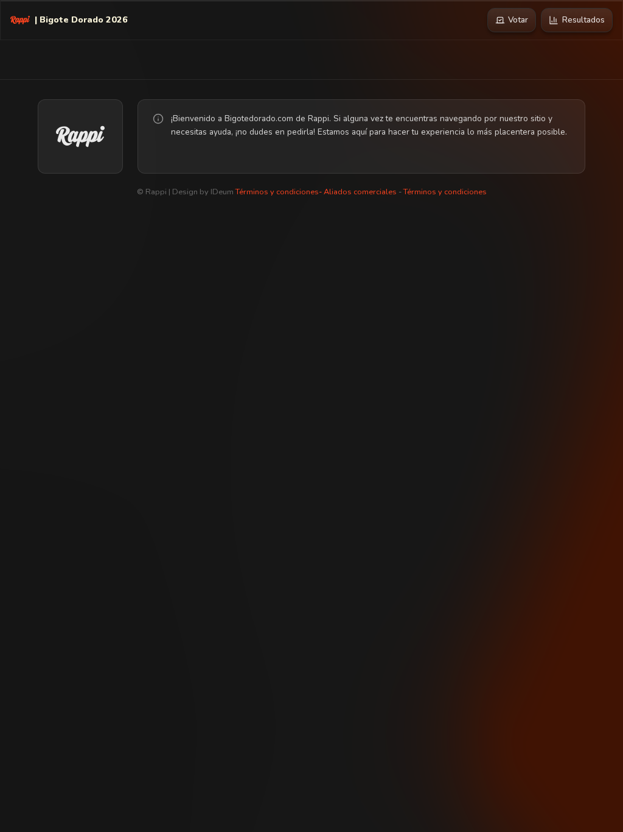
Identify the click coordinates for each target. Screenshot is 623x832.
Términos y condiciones (445, 191)
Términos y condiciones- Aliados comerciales (316, 191)
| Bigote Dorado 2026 (81, 19)
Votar (518, 20)
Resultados (583, 20)
